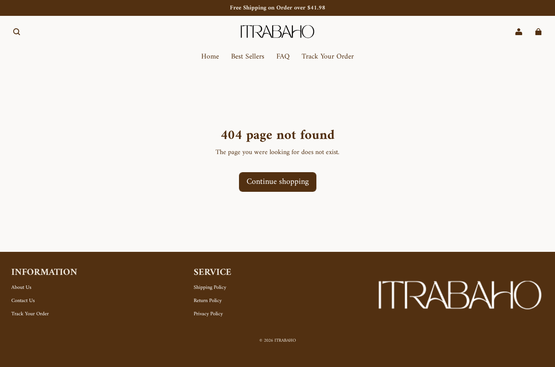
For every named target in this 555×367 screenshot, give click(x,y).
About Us (21, 287)
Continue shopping (278, 181)
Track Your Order (30, 314)
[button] (16, 31)
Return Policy (208, 301)
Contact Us (23, 301)
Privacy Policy (208, 314)
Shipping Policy (210, 287)
